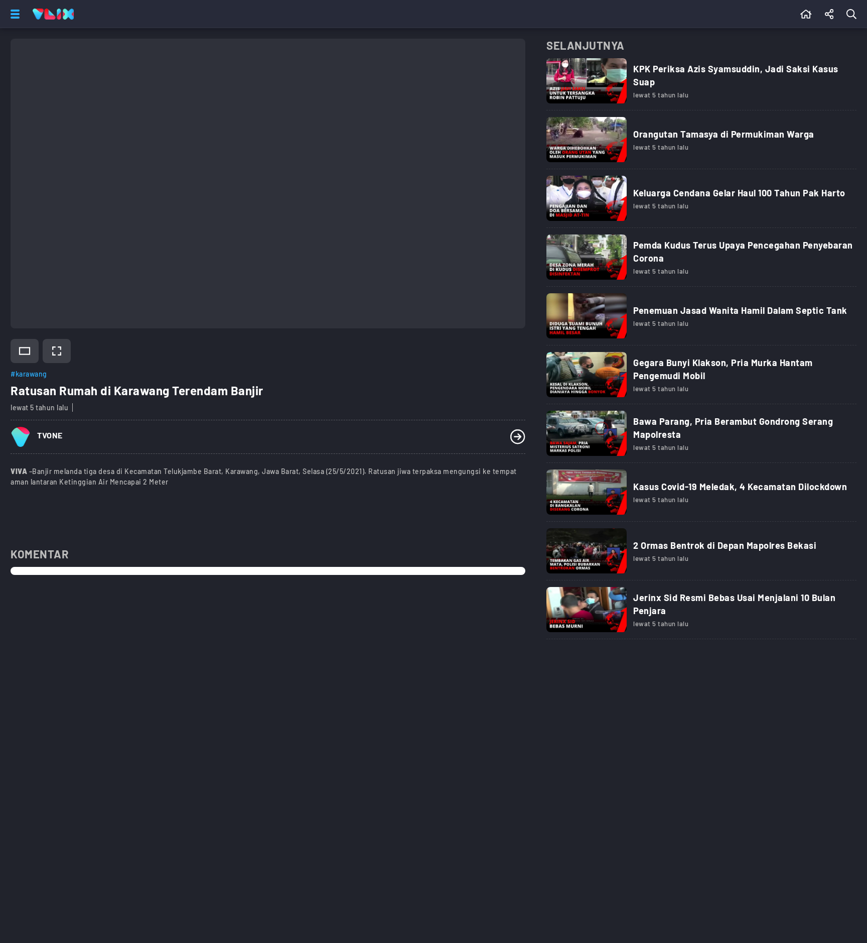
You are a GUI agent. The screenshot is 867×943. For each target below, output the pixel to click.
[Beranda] (806, 14)
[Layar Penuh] (57, 351)
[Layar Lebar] (25, 351)
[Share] (829, 14)
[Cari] (853, 14)
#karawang (29, 374)
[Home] (53, 14)
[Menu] (13, 14)
